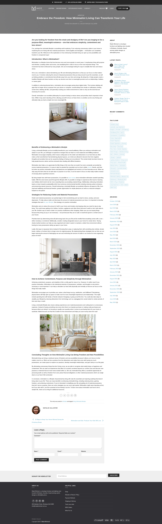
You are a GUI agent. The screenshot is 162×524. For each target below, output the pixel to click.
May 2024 (113, 235)
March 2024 (113, 241)
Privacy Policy (36, 519)
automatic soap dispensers (117, 127)
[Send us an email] (40, 501)
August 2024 (113, 225)
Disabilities (122, 135)
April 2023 (113, 262)
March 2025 (113, 211)
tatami (126, 184)
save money (71, 177)
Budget (112, 129)
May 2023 (113, 258)
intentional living (123, 151)
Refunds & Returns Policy (72, 494)
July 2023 (113, 255)
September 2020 (115, 292)
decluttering (125, 129)
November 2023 (114, 245)
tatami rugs (113, 187)
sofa (122, 184)
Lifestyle (81, 15)
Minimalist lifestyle (81, 401)
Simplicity (121, 182)
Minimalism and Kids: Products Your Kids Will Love (86, 420)
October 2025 (114, 201)
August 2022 (113, 278)
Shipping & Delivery (70, 501)
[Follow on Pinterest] (43, 501)
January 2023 (114, 272)
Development (113, 135)
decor (122, 132)
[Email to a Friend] (68, 395)
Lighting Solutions (115, 160)
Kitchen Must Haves (75, 8)
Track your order (69, 504)
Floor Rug (120, 146)
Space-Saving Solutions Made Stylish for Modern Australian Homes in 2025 (122, 91)
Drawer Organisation (115, 138)
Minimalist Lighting (115, 176)
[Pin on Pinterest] (71, 395)
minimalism (122, 165)
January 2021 (114, 285)
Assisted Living (114, 124)
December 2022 (114, 275)
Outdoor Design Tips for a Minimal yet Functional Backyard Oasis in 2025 (122, 100)
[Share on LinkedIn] (75, 395)
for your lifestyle (48, 202)
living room (124, 160)
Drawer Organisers (115, 143)
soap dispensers (114, 184)
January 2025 (114, 218)
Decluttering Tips (114, 132)
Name (36, 451)
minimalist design (121, 168)
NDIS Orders (68, 507)
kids (111, 154)
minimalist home (114, 171)
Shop (66, 491)
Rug (116, 182)
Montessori (113, 179)
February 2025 (114, 214)
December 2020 (114, 289)
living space (113, 162)
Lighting (51, 8)
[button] (112, 8)
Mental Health (121, 162)
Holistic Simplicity (121, 149)
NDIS (111, 182)
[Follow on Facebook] (33, 501)
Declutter (118, 129)
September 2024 (115, 221)
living (74, 401)
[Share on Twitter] (64, 395)
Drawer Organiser (115, 140)
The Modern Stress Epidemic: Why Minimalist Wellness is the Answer (121, 82)
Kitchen (116, 154)
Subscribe (114, 475)
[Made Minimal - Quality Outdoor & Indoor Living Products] (38, 8)
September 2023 (115, 248)
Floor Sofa (113, 149)
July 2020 (113, 295)
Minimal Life (125, 176)
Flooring (124, 143)
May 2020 (113, 302)
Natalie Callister (91, 23)
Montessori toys (122, 179)
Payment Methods (70, 498)
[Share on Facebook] (61, 395)
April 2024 (113, 238)
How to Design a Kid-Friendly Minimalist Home (121, 74)
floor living (113, 146)
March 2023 (113, 265)
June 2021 (113, 282)
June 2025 (113, 204)
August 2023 (113, 252)
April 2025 (113, 208)
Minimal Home (114, 165)
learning (122, 154)
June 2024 (113, 231)
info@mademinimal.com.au (39, 506)
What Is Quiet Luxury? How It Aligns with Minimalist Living (121, 66)
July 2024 (113, 228)
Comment (37, 435)
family (89, 167)
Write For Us (68, 510)
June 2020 (113, 299)
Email (60, 451)
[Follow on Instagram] (36, 501)
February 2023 (114, 268)
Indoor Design (61, 8)
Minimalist (113, 168)
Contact (87, 8)
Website (83, 451)
